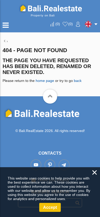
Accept (50, 207)
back (78, 81)
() (57, 24)
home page (45, 81)
